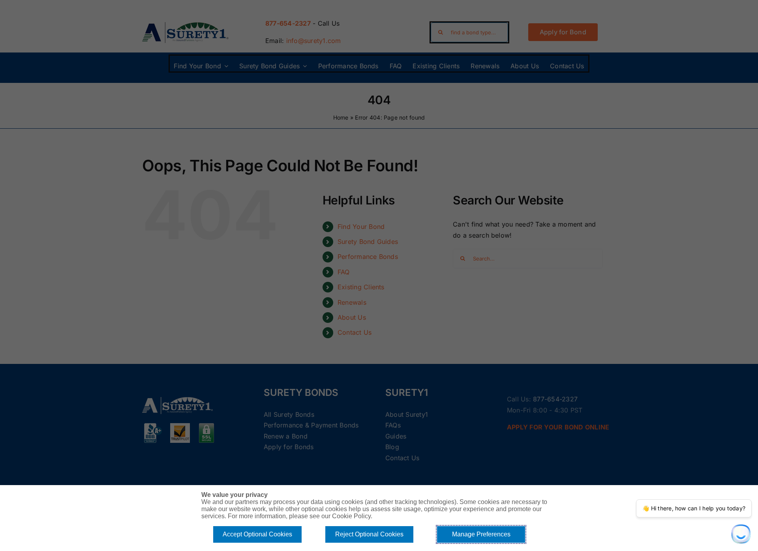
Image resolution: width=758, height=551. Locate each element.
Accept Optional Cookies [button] (257, 534)
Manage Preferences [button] (481, 534)
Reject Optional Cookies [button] (369, 534)
